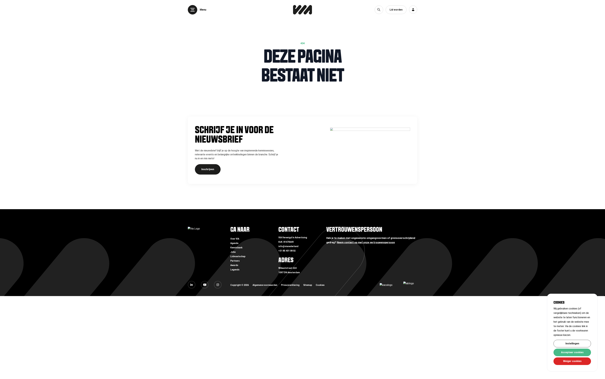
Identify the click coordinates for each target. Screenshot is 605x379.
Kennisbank (236, 247)
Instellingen (572, 343)
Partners (235, 261)
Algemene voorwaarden (265, 285)
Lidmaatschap (237, 256)
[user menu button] (413, 10)
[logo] (302, 9)
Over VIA (234, 239)
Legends (234, 269)
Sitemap (307, 285)
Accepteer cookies (572, 352)
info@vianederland (288, 246)
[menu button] (192, 9)
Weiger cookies (572, 361)
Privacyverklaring (290, 285)
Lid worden (396, 9)
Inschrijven (207, 169)
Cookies (320, 285)
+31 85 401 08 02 (287, 250)
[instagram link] (218, 284)
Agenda (234, 243)
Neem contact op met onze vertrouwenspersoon (366, 242)
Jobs (233, 252)
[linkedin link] (191, 284)
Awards (234, 265)
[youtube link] (204, 284)
